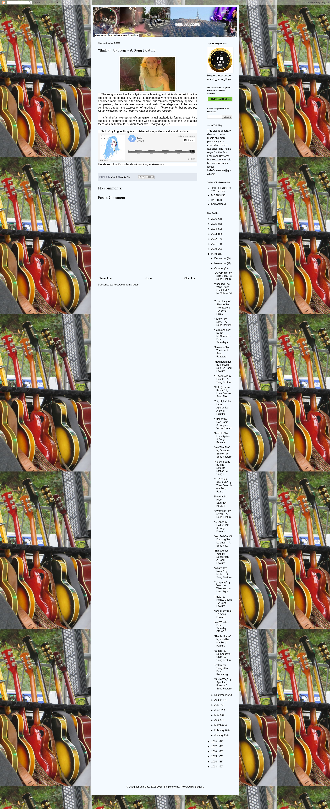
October (219, 268)
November (220, 263)
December (220, 258)
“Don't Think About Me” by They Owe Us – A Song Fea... (223, 485)
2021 (214, 243)
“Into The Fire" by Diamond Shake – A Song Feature (223, 452)
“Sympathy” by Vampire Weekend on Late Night (222, 587)
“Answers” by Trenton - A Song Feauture (221, 352)
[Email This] (139, 177)
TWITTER (216, 199)
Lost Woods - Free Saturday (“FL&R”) (221, 627)
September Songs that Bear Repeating (221, 670)
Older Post (190, 278)
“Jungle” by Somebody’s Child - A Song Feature (223, 655)
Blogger (199, 786)
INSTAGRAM (218, 204)
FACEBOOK (218, 195)
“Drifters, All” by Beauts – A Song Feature (223, 379)
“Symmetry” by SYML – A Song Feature (223, 513)
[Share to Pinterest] (153, 177)
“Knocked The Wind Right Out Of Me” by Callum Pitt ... (223, 290)
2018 (214, 741)
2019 (214, 253)
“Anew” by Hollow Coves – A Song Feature (223, 601)
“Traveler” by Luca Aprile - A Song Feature (222, 438)
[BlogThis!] (143, 177)
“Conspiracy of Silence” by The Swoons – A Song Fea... (222, 307)
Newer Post (105, 278)
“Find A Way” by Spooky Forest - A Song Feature (223, 684)
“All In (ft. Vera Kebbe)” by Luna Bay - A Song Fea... (222, 392)
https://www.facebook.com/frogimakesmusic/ (138, 164)
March (218, 724)
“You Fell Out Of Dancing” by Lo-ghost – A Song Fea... (223, 541)
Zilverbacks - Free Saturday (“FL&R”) (221, 501)
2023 (214, 233)
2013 (214, 766)
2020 (214, 248)
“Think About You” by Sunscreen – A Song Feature (222, 556)
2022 (214, 238)
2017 (214, 746)
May (217, 715)
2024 (214, 228)
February (219, 730)
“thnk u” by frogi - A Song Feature (222, 614)
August (218, 699)
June (217, 710)
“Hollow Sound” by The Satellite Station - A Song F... (222, 467)
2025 (214, 223)
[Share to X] (146, 177)
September (220, 694)
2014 (214, 761)
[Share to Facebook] (149, 177)
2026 (214, 218)
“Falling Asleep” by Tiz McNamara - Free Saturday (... (222, 336)
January (219, 735)
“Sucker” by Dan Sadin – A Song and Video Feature (223, 423)
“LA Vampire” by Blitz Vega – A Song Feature (223, 275)
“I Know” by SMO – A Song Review (222, 321)
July (217, 704)
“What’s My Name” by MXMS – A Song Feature (223, 572)
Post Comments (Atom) (126, 284)
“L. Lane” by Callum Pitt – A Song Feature (222, 526)
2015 (214, 756)
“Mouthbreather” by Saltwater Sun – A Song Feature (223, 366)
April (217, 719)
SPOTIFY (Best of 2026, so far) (221, 190)
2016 (214, 751)
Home (148, 278)
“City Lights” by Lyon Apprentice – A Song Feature (222, 407)
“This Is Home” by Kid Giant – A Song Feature (222, 641)
